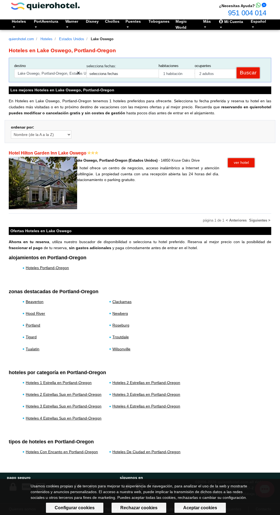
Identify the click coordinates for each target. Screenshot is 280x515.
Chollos (112, 21)
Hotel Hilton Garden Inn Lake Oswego (47, 153)
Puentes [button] (133, 21)
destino (20, 66)
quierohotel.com (21, 39)
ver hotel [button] (241, 162)
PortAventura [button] (46, 21)
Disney (92, 21)
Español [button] (258, 21)
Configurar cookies (75, 507)
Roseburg (120, 325)
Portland (33, 325)
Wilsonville (121, 349)
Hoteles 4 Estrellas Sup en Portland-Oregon (63, 418)
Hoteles (46, 39)
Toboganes (159, 21)
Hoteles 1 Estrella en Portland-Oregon (59, 382)
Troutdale (120, 337)
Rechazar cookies (139, 507)
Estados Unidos (71, 39)
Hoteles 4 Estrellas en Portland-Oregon (146, 406)
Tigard (31, 337)
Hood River (35, 313)
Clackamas (122, 301)
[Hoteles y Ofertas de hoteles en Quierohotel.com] (45, 6)
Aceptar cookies (200, 507)
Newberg (120, 313)
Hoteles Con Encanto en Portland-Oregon (62, 452)
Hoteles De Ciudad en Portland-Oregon (146, 452)
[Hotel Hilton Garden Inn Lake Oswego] (43, 182)
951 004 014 (247, 13)
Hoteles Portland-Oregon (47, 268)
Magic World (181, 24)
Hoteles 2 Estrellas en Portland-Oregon (146, 382)
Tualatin (32, 349)
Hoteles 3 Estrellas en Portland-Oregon (146, 394)
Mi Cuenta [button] (233, 21)
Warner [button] (71, 21)
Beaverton (34, 301)
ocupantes (203, 66)
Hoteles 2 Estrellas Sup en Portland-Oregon (63, 394)
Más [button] (207, 21)
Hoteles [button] (19, 21)
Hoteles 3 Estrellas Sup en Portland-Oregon (63, 406)
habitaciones (169, 66)
